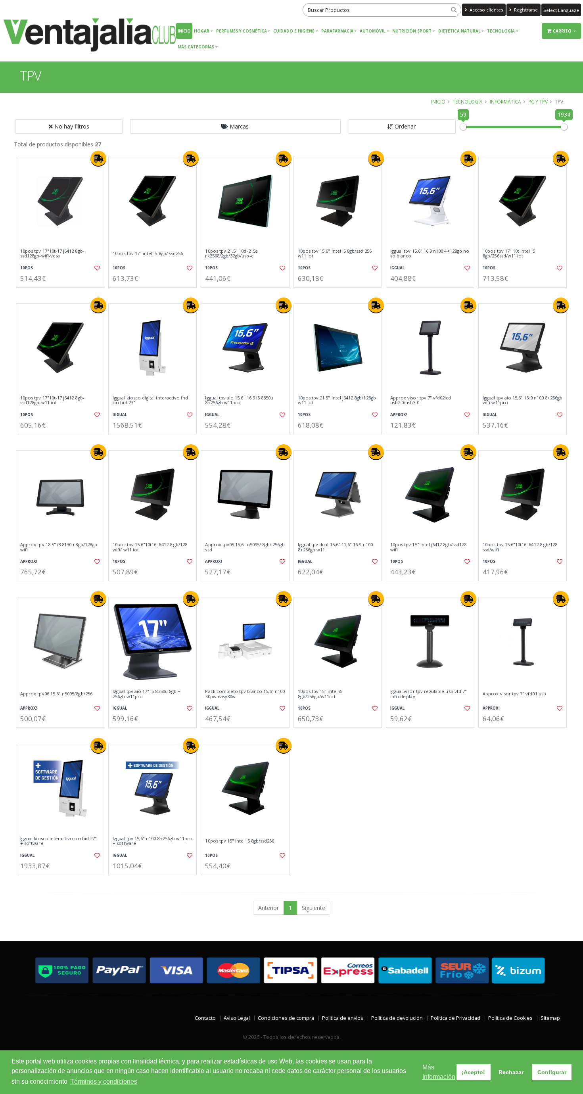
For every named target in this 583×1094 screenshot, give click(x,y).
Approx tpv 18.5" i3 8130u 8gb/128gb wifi (58, 547)
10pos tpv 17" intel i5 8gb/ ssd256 (148, 253)
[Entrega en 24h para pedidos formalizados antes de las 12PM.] (98, 159)
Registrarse (525, 10)
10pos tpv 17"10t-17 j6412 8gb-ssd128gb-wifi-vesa (52, 254)
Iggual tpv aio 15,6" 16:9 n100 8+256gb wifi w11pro (522, 400)
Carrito (563, 31)
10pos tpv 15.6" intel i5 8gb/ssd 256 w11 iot (335, 254)
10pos (26, 268)
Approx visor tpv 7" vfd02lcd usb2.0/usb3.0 (420, 400)
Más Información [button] (438, 1072)
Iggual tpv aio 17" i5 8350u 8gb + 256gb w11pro (146, 694)
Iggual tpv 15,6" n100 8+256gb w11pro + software (152, 841)
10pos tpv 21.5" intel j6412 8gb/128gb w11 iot (337, 400)
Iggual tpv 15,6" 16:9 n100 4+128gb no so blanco (429, 254)
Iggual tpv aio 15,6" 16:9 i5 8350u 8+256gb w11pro (239, 400)
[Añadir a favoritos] (96, 268)
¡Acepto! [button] (473, 1072)
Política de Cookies (510, 1018)
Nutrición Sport (411, 31)
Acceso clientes (485, 10)
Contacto (205, 1018)
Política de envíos (342, 1018)
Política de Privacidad (455, 1018)
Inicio (184, 31)
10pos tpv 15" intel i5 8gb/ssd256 (239, 841)
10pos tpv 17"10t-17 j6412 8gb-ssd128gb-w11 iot (52, 400)
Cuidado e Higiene (294, 31)
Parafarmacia (337, 31)
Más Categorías (196, 47)
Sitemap (550, 1018)
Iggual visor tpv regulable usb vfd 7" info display (428, 694)
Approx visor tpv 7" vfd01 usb (514, 693)
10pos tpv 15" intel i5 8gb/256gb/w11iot (320, 694)
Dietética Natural (459, 31)
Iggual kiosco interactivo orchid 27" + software (58, 841)
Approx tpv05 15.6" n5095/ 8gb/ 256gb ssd (245, 547)
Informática (505, 101)
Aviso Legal (237, 1018)
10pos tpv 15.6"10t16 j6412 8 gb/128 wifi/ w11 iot (150, 547)
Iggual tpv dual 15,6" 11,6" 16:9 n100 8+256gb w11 (335, 547)
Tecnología (501, 31)
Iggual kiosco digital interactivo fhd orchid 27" (150, 400)
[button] (235, 126)
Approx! (398, 414)
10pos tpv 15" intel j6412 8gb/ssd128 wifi (428, 547)
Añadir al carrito (62, 294)
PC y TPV (538, 101)
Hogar (201, 31)
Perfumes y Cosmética (241, 31)
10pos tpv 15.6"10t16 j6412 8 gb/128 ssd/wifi (520, 547)
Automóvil (372, 31)
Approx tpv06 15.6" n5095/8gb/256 (56, 693)
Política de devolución (397, 1018)
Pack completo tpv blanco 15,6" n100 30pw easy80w (245, 694)
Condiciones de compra (286, 1018)
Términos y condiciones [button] (103, 1081)
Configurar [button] (551, 1072)
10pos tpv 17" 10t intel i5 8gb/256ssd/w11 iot (509, 254)
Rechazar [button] (511, 1072)
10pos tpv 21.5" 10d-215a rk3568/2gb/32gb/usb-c (231, 254)
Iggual (397, 268)
